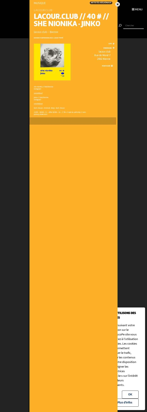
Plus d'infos (125, 402)
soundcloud (38, 93)
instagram (37, 89)
